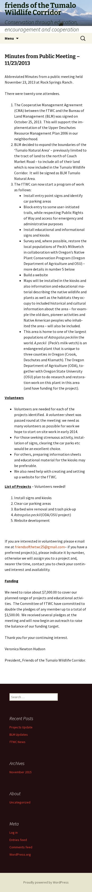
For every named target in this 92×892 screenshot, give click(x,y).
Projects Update (21, 727)
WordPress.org (20, 854)
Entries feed (18, 840)
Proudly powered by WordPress (46, 882)
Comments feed (20, 847)
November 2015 (20, 772)
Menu (9, 38)
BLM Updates (18, 734)
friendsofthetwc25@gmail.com (40, 546)
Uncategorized (19, 802)
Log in (13, 832)
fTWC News (17, 742)
